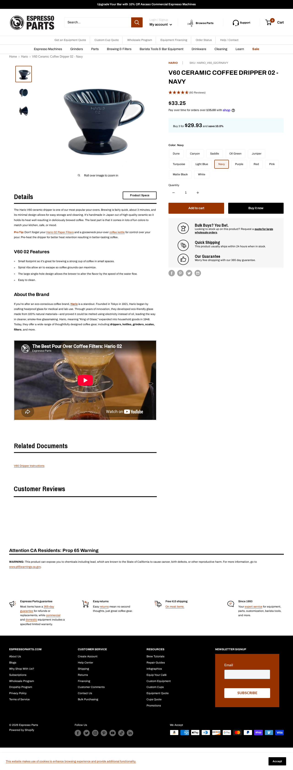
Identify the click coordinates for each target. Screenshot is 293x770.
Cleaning (220, 49)
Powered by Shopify (21, 730)
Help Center (85, 662)
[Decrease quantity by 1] (173, 192)
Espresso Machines (48, 49)
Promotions (153, 705)
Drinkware (199, 49)
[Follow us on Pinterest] (104, 733)
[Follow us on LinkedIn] (130, 733)
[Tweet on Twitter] (189, 273)
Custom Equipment (158, 681)
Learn (240, 49)
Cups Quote (154, 699)
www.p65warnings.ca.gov (25, 566)
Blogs (12, 662)
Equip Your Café (156, 675)
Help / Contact (229, 40)
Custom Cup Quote (107, 40)
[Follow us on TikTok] (121, 733)
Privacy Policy (18, 693)
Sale (255, 49)
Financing (84, 681)
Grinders (76, 49)
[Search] (137, 22)
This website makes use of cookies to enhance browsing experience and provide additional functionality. (71, 761)
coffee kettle (117, 232)
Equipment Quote (157, 693)
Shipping (83, 668)
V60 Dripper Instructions (29, 465)
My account (158, 24)
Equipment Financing (173, 40)
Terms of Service (19, 699)
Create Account (88, 656)
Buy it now (255, 208)
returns (104, 606)
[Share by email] (198, 273)
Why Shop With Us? (21, 668)
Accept (277, 761)
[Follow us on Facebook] (78, 733)
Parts (95, 49)
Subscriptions (17, 675)
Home (13, 56)
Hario (24, 56)
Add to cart (196, 208)
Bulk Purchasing (88, 699)
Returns (83, 675)
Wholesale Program (139, 40)
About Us (15, 656)
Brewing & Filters (119, 49)
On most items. (174, 606)
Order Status (204, 40)
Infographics (154, 668)
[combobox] (97, 22)
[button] (226, 93)
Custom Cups (155, 687)
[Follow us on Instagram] (95, 733)
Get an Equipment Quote (70, 40)
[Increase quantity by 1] (198, 192)
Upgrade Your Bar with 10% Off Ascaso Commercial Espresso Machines (146, 4)
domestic (31, 619)
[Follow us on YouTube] (112, 733)
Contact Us (85, 693)
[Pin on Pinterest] (180, 273)
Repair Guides (155, 662)
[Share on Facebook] (171, 273)
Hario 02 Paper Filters (60, 232)
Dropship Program (20, 687)
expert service (253, 606)
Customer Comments (91, 687)
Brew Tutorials (155, 656)
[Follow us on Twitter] (86, 733)
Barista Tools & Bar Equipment (161, 49)
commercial (53, 615)
